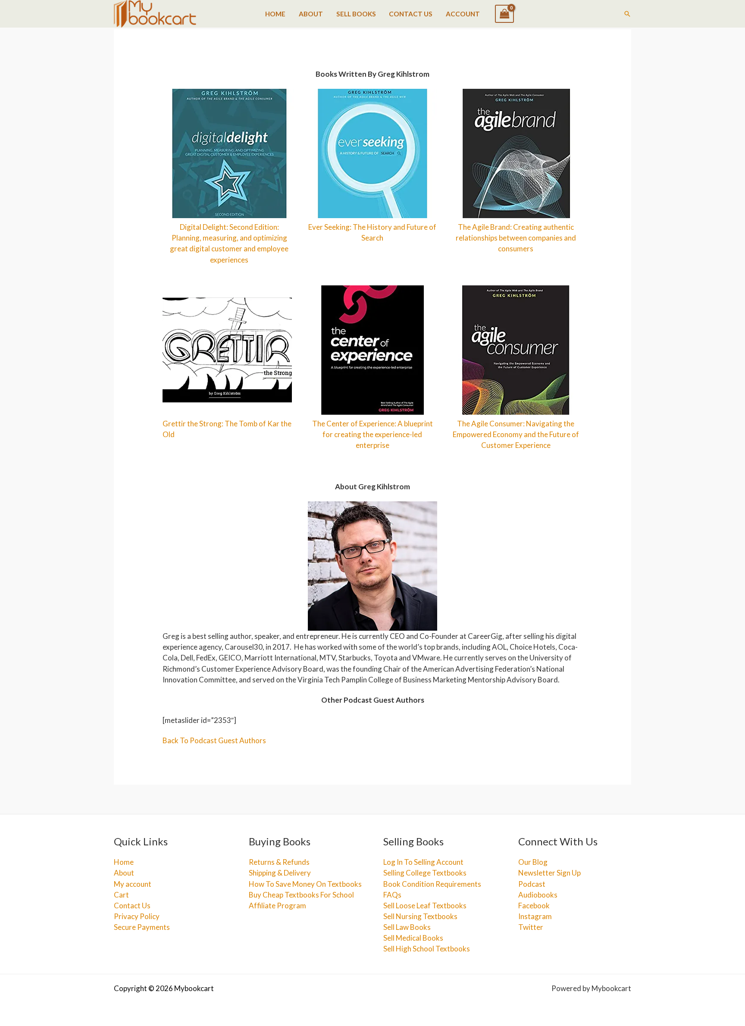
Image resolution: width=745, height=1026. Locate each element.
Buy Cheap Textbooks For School (301, 894)
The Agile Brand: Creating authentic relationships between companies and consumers (516, 237)
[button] (627, 14)
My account (132, 883)
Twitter (530, 927)
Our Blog (533, 861)
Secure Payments (142, 927)
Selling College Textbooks (424, 872)
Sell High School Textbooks (426, 948)
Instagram (535, 916)
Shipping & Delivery (280, 872)
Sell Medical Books (413, 937)
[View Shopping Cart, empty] (504, 14)
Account (463, 13)
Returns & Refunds (279, 861)
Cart (121, 894)
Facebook (534, 905)
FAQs (392, 894)
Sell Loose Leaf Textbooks (424, 905)
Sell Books (356, 13)
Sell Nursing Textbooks (420, 916)
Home (275, 13)
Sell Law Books (407, 927)
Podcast (531, 883)
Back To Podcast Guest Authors (214, 740)
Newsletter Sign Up (549, 872)
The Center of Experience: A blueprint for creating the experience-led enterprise (372, 434)
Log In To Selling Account (423, 861)
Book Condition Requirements (432, 883)
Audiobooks (537, 894)
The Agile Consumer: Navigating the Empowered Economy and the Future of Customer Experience (516, 434)
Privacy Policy (137, 916)
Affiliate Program (277, 905)
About (311, 13)
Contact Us (410, 13)
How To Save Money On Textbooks (305, 883)
